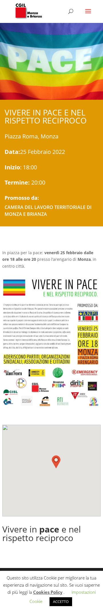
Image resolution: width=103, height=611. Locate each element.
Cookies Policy (47, 592)
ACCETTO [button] (61, 601)
